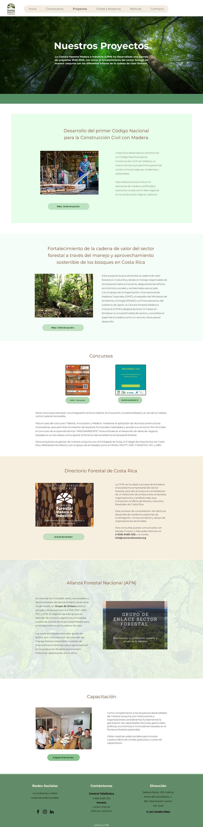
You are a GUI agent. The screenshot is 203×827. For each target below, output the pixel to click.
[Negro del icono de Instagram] (45, 811)
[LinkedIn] (51, 811)
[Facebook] (38, 811)
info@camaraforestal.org (130, 537)
